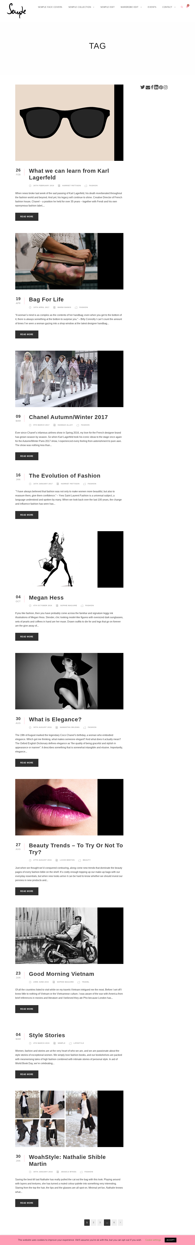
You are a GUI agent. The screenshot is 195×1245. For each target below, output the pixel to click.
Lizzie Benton (67, 860)
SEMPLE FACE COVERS (50, 7)
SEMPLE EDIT (107, 7)
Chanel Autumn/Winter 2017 (68, 417)
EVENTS (152, 7)
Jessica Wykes (68, 1172)
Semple (61, 1043)
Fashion (93, 185)
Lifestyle (79, 1043)
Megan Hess (46, 597)
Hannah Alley (65, 425)
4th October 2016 (42, 605)
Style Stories (47, 1035)
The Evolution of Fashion (65, 476)
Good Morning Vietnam (61, 974)
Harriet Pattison (71, 185)
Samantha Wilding (70, 727)
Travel (85, 982)
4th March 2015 (41, 1043)
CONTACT (167, 7)
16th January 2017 (43, 484)
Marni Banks (64, 307)
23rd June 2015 (41, 982)
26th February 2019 (43, 185)
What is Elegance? (55, 719)
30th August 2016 (42, 727)
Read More (26, 216)
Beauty (87, 860)
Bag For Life (46, 299)
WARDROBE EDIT (129, 7)
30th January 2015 (43, 1172)
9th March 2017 (41, 425)
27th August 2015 (42, 860)
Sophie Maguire (68, 605)
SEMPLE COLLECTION (79, 7)
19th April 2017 (41, 307)
